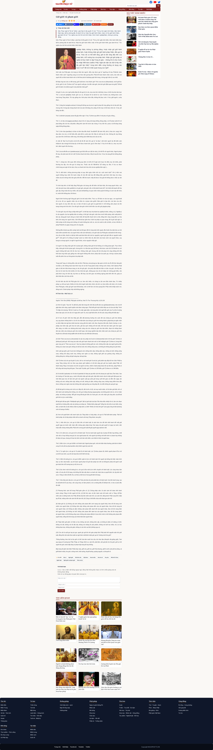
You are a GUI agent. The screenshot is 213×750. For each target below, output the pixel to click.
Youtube (81, 747)
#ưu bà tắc (93, 557)
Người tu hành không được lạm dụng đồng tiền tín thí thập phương (65, 666)
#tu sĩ (64, 557)
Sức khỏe (3, 729)
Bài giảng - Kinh (154, 710)
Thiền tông (33, 705)
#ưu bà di (100, 557)
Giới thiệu (149, 9)
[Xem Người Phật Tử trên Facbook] (151, 2)
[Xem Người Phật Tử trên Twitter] (159, 2)
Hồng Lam (64, 20)
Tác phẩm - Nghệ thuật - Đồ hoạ (129, 715)
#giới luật (59, 560)
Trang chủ (58, 9)
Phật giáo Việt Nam (154, 713)
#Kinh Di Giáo (114, 557)
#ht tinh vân (78, 557)
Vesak (2, 718)
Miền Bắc (3, 705)
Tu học (74, 9)
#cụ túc (107, 557)
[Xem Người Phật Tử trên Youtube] (155, 2)
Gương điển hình (183, 710)
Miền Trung (4, 707)
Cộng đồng (122, 9)
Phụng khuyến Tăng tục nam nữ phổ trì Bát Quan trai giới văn (110, 642)
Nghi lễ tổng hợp (65, 707)
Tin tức (65, 9)
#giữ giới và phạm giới (69, 560)
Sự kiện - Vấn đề (95, 718)
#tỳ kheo (86, 557)
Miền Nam (4, 710)
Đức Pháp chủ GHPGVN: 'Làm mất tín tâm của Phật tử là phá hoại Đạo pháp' (66, 689)
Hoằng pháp (83, 9)
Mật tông (33, 710)
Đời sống (132, 9)
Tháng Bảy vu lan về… (146, 57)
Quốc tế (3, 715)
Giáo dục (65, 12)
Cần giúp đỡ (182, 707)
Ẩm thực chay (5, 735)
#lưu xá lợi (80, 560)
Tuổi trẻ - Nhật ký (35, 718)
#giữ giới (70, 557)
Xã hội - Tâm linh (6, 713)
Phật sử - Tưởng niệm (96, 721)
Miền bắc (33, 729)
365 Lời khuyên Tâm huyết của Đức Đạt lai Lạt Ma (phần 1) (148, 44)
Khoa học (92, 713)
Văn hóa (103, 9)
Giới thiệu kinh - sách (66, 705)
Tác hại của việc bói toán (87, 664)
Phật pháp (94, 9)
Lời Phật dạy (4, 737)
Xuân (120, 705)
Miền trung (33, 732)
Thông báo (4, 721)
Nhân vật (92, 707)
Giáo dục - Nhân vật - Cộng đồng (129, 713)
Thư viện (112, 9)
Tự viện (140, 9)
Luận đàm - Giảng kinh (37, 713)
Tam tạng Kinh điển (62, 640)
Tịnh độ (32, 707)
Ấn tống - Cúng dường (185, 705)
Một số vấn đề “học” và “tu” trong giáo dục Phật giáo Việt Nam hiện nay (65, 619)
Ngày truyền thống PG (96, 705)
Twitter (88, 747)
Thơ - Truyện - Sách (155, 705)
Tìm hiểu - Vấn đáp (36, 715)
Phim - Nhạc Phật (154, 707)
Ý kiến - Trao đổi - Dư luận (127, 707)
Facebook (73, 747)
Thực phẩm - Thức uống (8, 732)
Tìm (158, 6)
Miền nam (33, 735)
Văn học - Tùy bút (124, 710)
